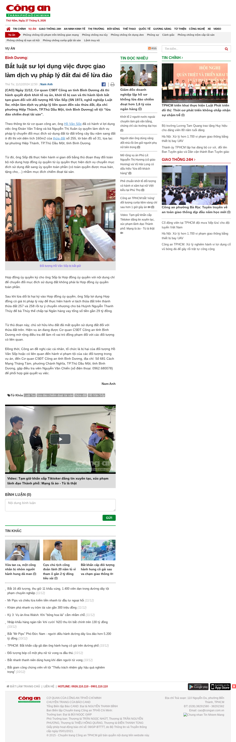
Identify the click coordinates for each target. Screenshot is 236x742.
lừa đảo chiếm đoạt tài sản (55, 395)
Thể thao (129, 28)
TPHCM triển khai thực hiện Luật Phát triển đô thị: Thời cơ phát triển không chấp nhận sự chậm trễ (196, 110)
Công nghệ (197, 28)
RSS (153, 48)
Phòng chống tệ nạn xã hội (23, 40)
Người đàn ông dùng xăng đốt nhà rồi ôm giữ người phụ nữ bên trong (138, 143)
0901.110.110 (99, 686)
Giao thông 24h (50, 28)
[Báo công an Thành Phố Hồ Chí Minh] (28, 10)
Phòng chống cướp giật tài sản (62, 40)
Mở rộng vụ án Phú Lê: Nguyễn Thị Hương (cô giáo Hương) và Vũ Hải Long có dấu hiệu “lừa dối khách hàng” (137, 164)
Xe (209, 28)
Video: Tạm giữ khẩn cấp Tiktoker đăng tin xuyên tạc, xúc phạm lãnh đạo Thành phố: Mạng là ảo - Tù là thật (137, 221)
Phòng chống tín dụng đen (127, 34)
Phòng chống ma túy (95, 34)
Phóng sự (153, 34)
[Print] (112, 84)
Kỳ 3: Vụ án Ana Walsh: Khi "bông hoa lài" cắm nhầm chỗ (46, 615)
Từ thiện (180, 28)
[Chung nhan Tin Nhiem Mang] (203, 714)
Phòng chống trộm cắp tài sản (196, 34)
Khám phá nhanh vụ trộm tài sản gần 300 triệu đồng (42, 607)
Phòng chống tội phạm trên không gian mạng (51, 34)
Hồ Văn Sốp (73, 124)
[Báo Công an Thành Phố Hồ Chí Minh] (8, 28)
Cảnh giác (168, 34)
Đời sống (113, 28)
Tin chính (19, 28)
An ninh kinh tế (74, 28)
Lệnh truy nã (92, 40)
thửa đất (59, 138)
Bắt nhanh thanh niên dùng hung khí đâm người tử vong (45, 660)
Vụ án (32, 28)
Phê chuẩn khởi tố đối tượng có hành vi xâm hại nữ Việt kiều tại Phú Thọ (138, 186)
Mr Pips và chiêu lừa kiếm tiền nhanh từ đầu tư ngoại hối (45, 600)
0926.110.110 (79, 686)
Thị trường (96, 28)
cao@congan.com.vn (211, 710)
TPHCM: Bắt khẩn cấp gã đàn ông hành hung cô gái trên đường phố (53, 645)
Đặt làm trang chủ (24, 686)
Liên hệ (49, 686)
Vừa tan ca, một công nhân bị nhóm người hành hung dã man (20, 569)
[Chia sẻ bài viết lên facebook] (104, 84)
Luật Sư (29, 395)
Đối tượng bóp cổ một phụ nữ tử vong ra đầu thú (40, 653)
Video (217, 28)
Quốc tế (144, 28)
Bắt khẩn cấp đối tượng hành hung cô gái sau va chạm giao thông (98, 569)
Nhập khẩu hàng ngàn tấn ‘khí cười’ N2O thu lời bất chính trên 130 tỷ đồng (57, 622)
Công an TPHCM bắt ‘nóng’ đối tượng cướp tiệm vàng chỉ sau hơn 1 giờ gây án (138, 203)
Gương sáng (162, 28)
